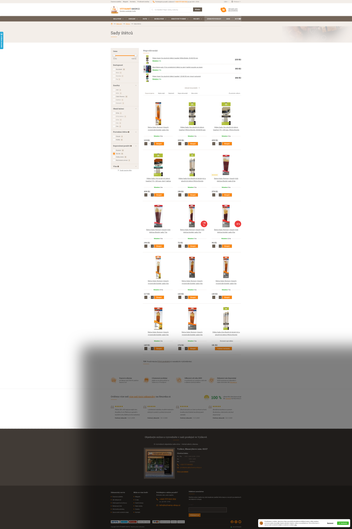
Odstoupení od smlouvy (119, 503)
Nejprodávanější (183, 93)
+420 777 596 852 (186, 464)
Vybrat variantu (223, 348)
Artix (118, 93)
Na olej (119, 153)
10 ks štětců (121, 116)
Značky (137, 509)
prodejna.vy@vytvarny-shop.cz (191, 467)
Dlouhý (119, 136)
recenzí (228, 398)
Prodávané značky (143, 1)
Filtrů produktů (163, 361)
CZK (225, 1)
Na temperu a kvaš (123, 160)
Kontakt (137, 512)
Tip (118, 79)
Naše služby (138, 506)
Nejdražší (171, 93)
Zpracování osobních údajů (120, 512)
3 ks (118, 126)
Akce (118, 72)
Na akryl (119, 150)
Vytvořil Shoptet (237, 527)
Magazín (125, 1)
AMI (118, 90)
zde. (295, 525)
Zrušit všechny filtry (126, 170)
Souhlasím (344, 523)
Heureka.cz (233, 382)
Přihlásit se (194, 515)
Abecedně (194, 93)
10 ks (118, 113)
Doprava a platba (116, 1)
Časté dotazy (139, 503)
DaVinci (119, 100)
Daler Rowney (121, 96)
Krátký (119, 139)
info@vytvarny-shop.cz (169, 505)
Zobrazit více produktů (191, 88)
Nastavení (330, 523)
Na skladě (120, 69)
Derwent (120, 103)
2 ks (118, 123)
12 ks (118, 119)
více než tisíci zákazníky (142, 396)
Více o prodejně (182, 472)
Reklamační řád (117, 506)
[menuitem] (118, 18)
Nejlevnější (161, 93)
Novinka (119, 76)
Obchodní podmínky (118, 509)
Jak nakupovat (116, 500)
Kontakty (133, 1)
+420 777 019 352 (167, 499)
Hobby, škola (121, 157)
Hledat (197, 9)
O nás (137, 500)
